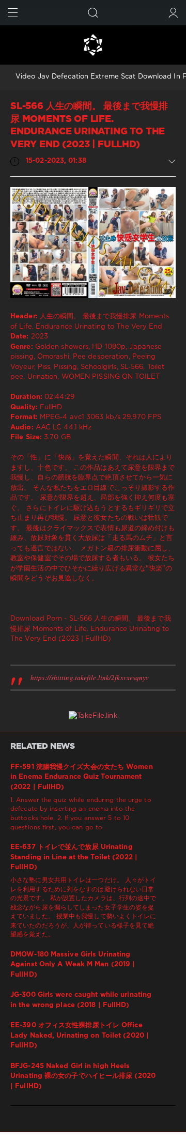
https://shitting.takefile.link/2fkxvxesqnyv (89, 677)
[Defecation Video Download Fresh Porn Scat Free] (93, 45)
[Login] (173, 12)
